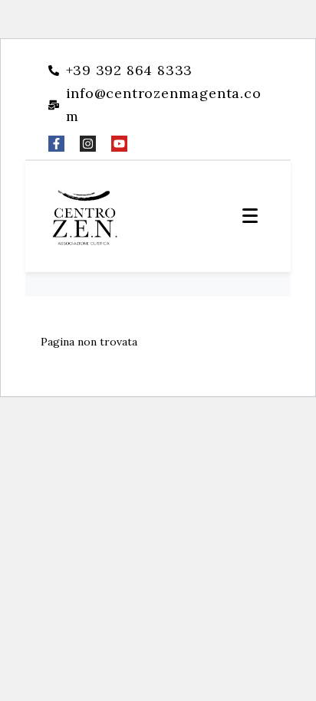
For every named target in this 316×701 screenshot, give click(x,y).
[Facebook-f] (56, 144)
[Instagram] (88, 144)
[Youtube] (119, 144)
